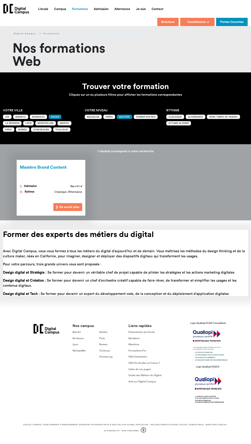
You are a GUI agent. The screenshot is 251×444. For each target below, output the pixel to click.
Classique (175, 116)
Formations (51, 33)
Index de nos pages (139, 369)
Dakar (55, 116)
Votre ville (13, 110)
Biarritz (20, 116)
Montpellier (46, 123)
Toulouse (61, 129)
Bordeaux (38, 116)
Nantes (64, 123)
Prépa (109, 116)
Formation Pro (146, 116)
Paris (8, 129)
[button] (144, 430)
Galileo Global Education (132, 424)
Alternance (195, 116)
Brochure (168, 22)
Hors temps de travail (223, 116)
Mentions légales (216, 424)
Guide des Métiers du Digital (144, 375)
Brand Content (43, 167)
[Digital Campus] (16, 9)
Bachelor (93, 116)
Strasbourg (41, 129)
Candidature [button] (196, 22)
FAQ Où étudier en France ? (144, 363)
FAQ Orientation (137, 356)
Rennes (22, 129)
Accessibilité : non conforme (121, 430)
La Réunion (12, 123)
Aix (7, 116)
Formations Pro (137, 350)
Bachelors (134, 338)
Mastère (124, 116)
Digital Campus (25, 33)
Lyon (28, 123)
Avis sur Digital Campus (142, 381)
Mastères (133, 344)
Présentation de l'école (141, 332)
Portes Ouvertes (232, 22)
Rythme (172, 110)
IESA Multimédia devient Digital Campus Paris (177, 424)
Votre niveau (96, 110)
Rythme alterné (179, 123)
